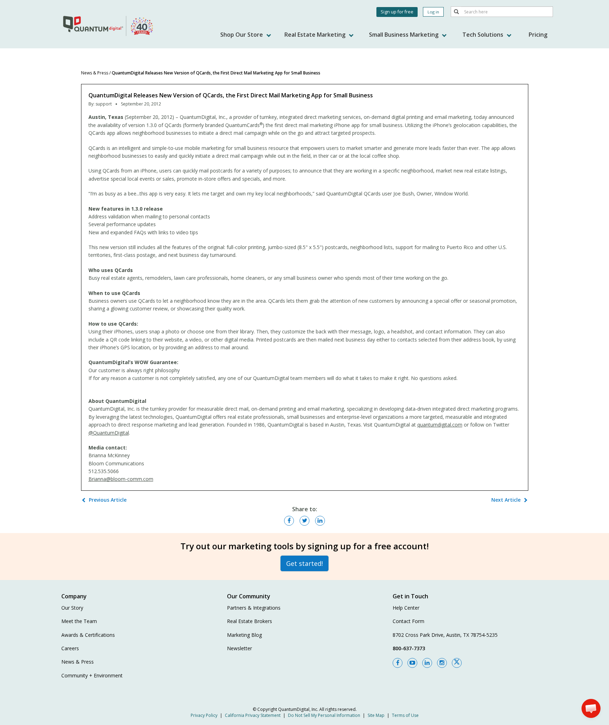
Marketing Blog (244, 635)
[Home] (109, 25)
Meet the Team (79, 621)
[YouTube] (412, 663)
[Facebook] (397, 663)
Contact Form (408, 621)
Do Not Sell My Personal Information (324, 715)
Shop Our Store (242, 34)
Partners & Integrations (254, 607)
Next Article (506, 499)
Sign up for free (397, 12)
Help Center (406, 607)
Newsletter (239, 648)
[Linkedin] (427, 663)
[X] (457, 663)
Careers (70, 648)
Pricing (538, 34)
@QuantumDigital (108, 432)
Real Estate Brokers (249, 621)
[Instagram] (442, 663)
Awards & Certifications (88, 635)
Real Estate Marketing (315, 34)
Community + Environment (92, 675)
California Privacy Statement (253, 715)
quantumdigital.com (439, 424)
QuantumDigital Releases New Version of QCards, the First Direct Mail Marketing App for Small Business (216, 73)
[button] (591, 708)
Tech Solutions (483, 34)
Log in (433, 11)
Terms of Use (405, 715)
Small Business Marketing (404, 34)
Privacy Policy (204, 715)
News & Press (94, 73)
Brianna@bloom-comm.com (120, 479)
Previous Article (108, 499)
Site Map (376, 715)
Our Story (72, 607)
